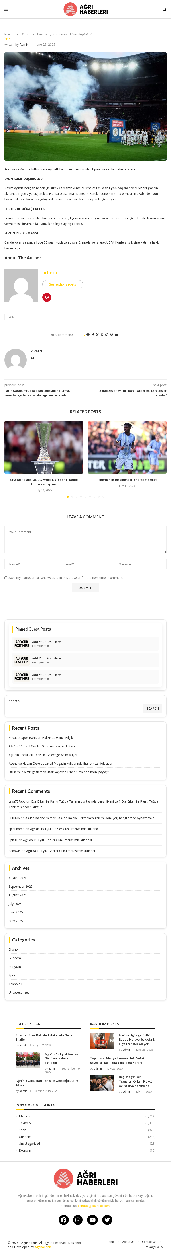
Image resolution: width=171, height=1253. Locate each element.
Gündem (15, 958)
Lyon (10, 317)
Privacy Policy (154, 1247)
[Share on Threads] (106, 335)
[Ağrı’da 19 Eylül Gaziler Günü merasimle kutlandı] (28, 1060)
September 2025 (21, 886)
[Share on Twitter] (97, 335)
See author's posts (62, 284)
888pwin (15, 851)
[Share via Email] (116, 335)
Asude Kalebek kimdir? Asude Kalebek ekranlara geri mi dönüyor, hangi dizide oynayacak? (89, 818)
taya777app (17, 801)
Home (8, 34)
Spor (25, 34)
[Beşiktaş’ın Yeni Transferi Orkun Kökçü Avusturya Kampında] (102, 1083)
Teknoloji (15, 984)
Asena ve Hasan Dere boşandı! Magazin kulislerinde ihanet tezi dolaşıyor (60, 763)
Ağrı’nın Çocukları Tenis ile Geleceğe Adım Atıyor (43, 755)
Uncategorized (19, 992)
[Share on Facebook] (93, 335)
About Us (128, 1242)
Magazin (15, 967)
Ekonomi (15, 949)
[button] (10, 459)
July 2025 (15, 904)
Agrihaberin (43, 1247)
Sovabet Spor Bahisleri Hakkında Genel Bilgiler (42, 737)
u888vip (14, 818)
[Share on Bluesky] (111, 335)
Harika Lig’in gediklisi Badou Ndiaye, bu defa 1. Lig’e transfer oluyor (137, 1039)
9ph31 (13, 840)
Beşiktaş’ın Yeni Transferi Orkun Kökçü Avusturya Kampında (136, 1081)
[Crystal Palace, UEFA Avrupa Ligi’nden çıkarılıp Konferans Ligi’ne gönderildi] (43, 447)
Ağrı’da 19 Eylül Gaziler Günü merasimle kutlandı (43, 746)
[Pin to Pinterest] (102, 335)
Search (14, 701)
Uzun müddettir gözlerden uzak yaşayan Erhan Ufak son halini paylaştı (59, 772)
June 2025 (16, 912)
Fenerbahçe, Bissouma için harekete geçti (127, 479)
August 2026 (18, 878)
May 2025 (16, 921)
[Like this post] (88, 335)
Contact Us (149, 1242)
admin (24, 44)
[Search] (164, 9)
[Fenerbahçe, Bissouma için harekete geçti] (127, 447)
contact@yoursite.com (94, 1206)
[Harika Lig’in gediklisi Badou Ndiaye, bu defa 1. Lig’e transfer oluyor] (102, 1041)
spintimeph (16, 829)
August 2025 (18, 895)
